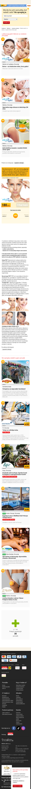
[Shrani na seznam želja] (27, 40)
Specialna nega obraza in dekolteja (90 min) (15, 108)
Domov (3, 685)
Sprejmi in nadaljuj (18, 786)
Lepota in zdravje (7, 349)
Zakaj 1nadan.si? (6, 712)
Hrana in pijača (19, 714)
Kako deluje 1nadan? (20, 685)
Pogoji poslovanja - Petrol (7, 700)
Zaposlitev (18, 697)
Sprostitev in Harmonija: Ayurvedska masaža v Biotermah (14, 557)
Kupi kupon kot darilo (15, 210)
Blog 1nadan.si (19, 698)
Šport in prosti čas (20, 717)
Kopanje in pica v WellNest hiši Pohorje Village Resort (15, 516)
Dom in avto (18, 720)
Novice (17, 695)
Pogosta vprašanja (20, 686)
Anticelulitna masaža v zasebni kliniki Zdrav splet (14, 148)
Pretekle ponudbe (6, 686)
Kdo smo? (4, 695)
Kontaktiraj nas (5, 697)
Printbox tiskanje (19, 689)
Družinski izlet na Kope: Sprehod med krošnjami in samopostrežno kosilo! (14, 473)
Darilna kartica (19, 700)
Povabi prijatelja (19, 702)
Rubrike (18, 710)
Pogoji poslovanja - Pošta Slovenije (7, 703)
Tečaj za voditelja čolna (10, 430)
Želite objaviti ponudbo (7, 714)
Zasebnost (4, 705)
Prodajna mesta (19, 688)
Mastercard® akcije (20, 703)
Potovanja (18, 712)
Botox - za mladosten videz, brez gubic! (15, 66)
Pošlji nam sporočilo (8, 786)
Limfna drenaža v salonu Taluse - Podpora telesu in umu (13, 599)
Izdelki (17, 719)
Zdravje (17, 722)
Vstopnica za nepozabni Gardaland (13, 389)
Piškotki (3, 706)
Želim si (4, 688)
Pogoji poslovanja (6, 698)
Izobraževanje (19, 723)
